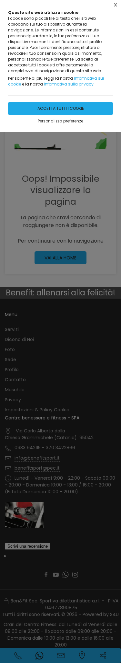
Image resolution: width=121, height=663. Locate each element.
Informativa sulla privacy (69, 84)
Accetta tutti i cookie (60, 108)
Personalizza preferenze (60, 121)
